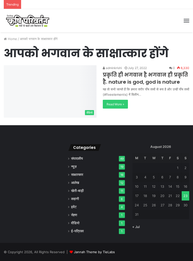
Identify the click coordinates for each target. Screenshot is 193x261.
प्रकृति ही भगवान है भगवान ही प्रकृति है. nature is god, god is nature (145, 78)
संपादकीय (77, 158)
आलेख (75, 183)
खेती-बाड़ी (77, 191)
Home (12, 39)
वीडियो (75, 223)
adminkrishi (113, 68)
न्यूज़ (74, 167)
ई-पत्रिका (77, 231)
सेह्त (74, 215)
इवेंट (74, 207)
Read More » (115, 104)
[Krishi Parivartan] (28, 21)
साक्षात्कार (77, 175)
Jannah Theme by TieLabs (94, 252)
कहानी (75, 199)
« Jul (136, 227)
